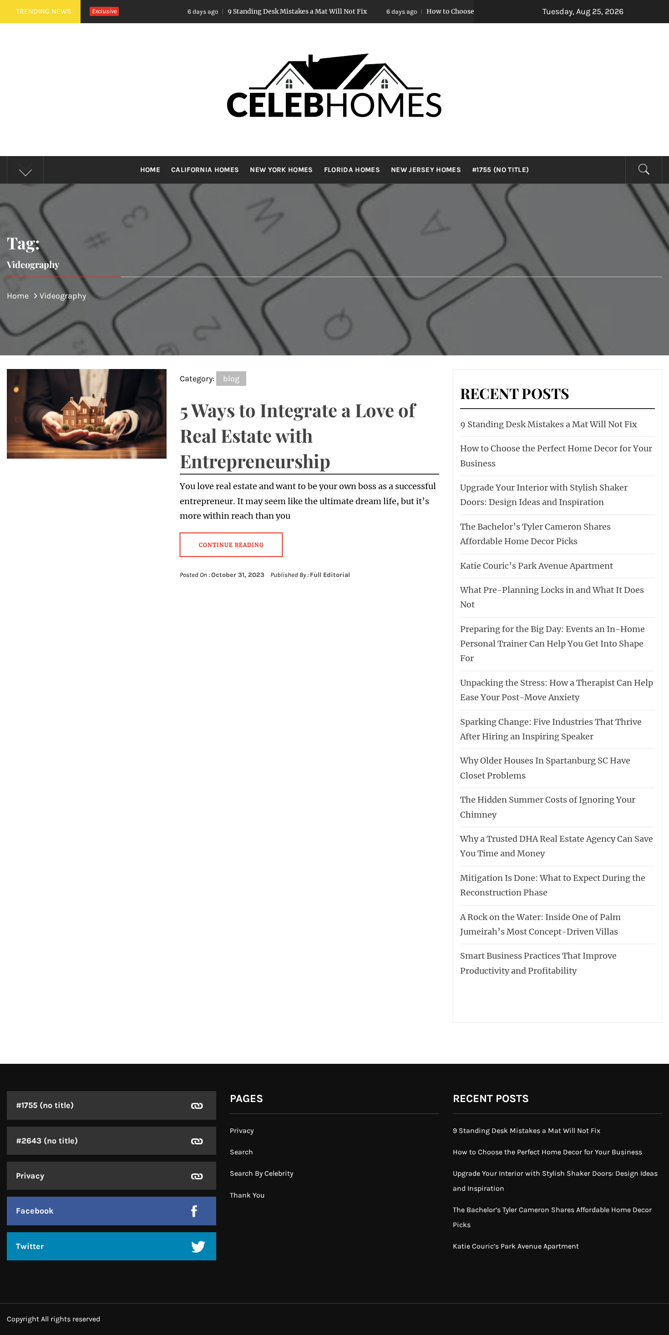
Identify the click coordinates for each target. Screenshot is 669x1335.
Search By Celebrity (261, 1173)
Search (241, 1152)
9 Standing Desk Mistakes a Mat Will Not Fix (234, 11)
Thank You (247, 1195)
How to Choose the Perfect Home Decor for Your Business (454, 11)
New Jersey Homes (426, 170)
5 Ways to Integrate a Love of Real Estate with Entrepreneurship (297, 435)
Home (150, 170)
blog (231, 379)
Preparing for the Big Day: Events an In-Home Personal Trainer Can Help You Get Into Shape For (552, 644)
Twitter (30, 1246)
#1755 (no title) (500, 170)
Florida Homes (352, 170)
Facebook (35, 1211)
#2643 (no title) (47, 1141)
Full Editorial (330, 575)
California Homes (205, 170)
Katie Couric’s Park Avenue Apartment (536, 566)
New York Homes (281, 170)
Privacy (30, 1176)
